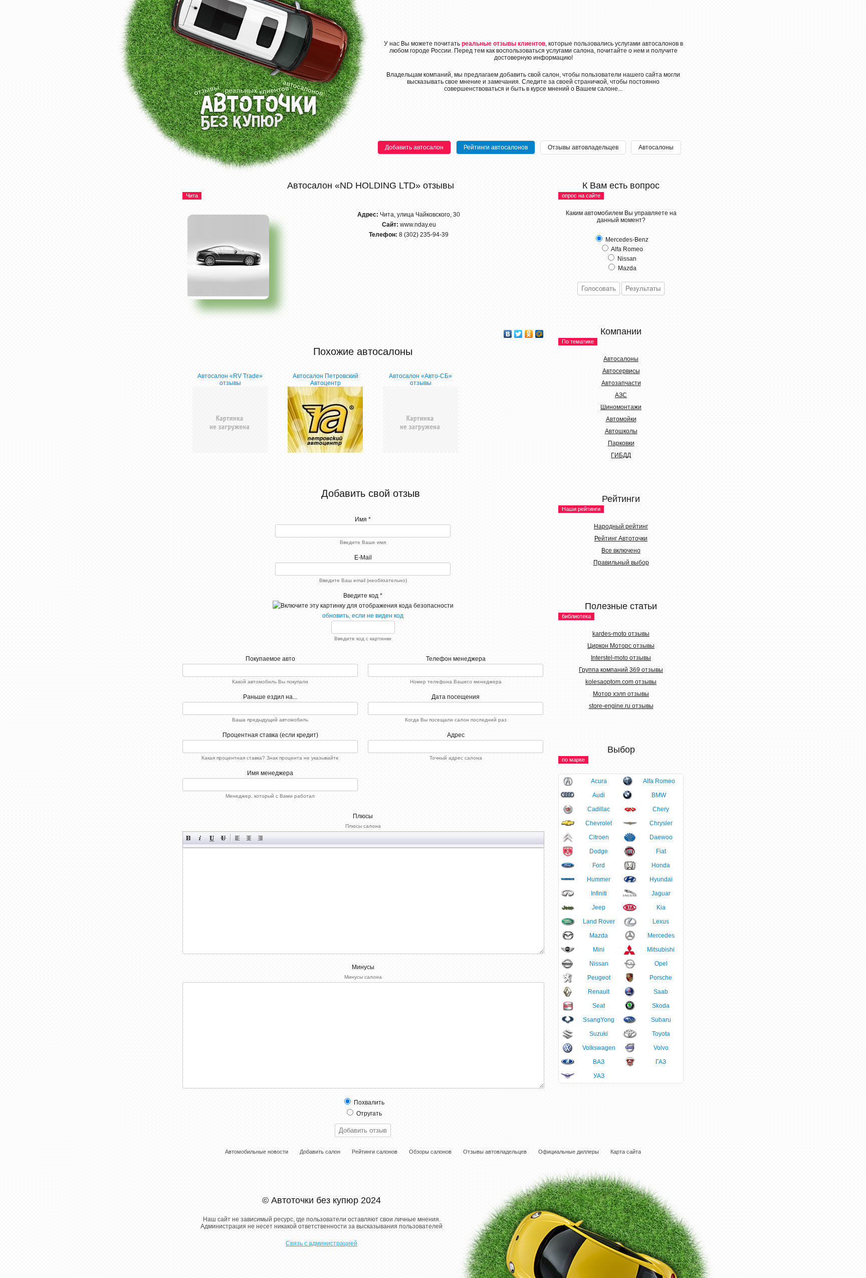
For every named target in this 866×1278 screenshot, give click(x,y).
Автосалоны (656, 147)
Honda (661, 865)
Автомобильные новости (256, 1152)
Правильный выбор (621, 562)
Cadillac (598, 809)
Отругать (368, 1113)
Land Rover (599, 921)
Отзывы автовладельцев (583, 147)
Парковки (621, 443)
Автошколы (621, 431)
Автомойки (621, 419)
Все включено (620, 550)
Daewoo (661, 837)
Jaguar (661, 893)
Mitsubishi (661, 949)
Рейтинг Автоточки (620, 538)
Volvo (661, 1047)
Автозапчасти (621, 383)
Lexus (661, 921)
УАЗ (598, 1075)
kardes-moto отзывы (621, 633)
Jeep (598, 907)
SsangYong (598, 1019)
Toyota (661, 1033)
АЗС (621, 395)
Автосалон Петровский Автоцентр (325, 380)
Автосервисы (621, 371)
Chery (661, 809)
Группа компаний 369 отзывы (621, 669)
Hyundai (661, 879)
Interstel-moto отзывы (621, 657)
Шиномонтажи (620, 407)
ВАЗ (598, 1061)
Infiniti (599, 893)
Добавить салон (320, 1152)
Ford (598, 865)
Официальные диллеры (568, 1152)
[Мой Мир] (539, 333)
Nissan (598, 963)
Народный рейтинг (621, 526)
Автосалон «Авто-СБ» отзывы (420, 380)
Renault (598, 991)
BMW (659, 795)
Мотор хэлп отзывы (621, 693)
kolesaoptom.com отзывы (621, 681)
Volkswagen (598, 1047)
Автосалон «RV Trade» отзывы (230, 380)
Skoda (661, 1005)
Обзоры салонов (430, 1152)
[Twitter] (518, 333)
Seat (598, 1005)
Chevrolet (598, 823)
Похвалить (368, 1102)
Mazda (598, 935)
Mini (598, 949)
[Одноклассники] (529, 333)
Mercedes (661, 935)
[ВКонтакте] (508, 333)
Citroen (599, 837)
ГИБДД (621, 455)
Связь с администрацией (321, 1243)
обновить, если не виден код (362, 615)
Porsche (661, 977)
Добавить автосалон (414, 147)
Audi (598, 795)
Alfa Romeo (659, 781)
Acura (599, 781)
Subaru (661, 1019)
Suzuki (598, 1033)
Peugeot (598, 977)
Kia (661, 907)
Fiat (661, 851)
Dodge (598, 851)
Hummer (598, 879)
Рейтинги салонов (374, 1152)
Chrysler (661, 823)
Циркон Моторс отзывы (621, 645)
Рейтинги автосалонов (496, 147)
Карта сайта (625, 1152)
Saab (661, 991)
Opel (661, 963)
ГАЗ (661, 1061)
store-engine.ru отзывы (621, 705)
